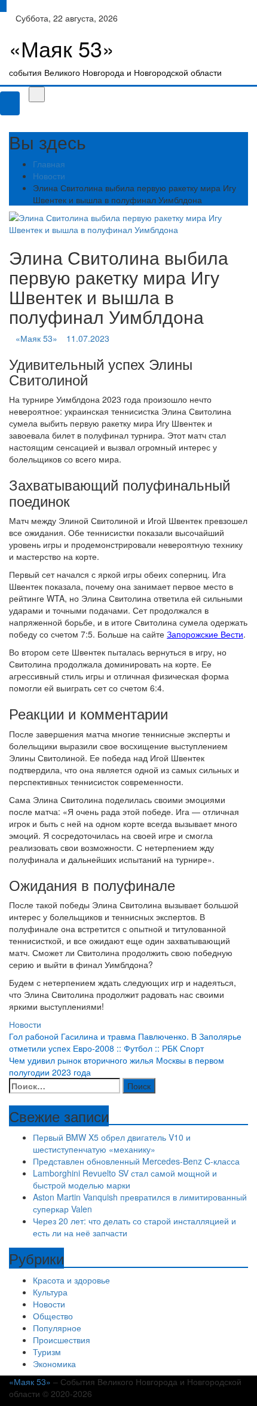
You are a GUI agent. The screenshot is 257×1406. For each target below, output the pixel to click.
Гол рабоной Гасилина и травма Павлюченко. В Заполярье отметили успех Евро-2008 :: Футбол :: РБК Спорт (125, 1042)
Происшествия (61, 1340)
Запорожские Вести (205, 634)
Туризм (47, 1352)
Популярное (57, 1328)
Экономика (54, 1364)
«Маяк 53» (61, 48)
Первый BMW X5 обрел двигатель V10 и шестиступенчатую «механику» (112, 1143)
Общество (53, 1316)
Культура (50, 1292)
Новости (25, 1024)
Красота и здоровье (71, 1280)
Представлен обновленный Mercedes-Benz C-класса (136, 1161)
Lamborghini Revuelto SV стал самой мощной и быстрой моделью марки (125, 1179)
